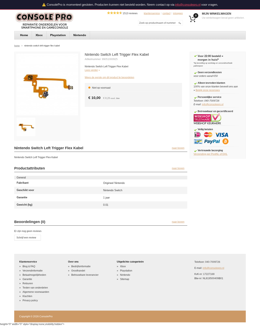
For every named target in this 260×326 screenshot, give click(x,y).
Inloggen (178, 13)
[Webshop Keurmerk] (207, 118)
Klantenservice (152, 13)
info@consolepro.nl (187, 4)
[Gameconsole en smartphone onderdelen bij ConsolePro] (51, 20)
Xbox (123, 266)
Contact (166, 13)
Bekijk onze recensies (208, 90)
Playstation (126, 270)
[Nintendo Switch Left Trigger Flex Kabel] (47, 84)
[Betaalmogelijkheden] (214, 138)
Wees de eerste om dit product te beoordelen (109, 77)
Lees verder (91, 70)
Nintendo (125, 274)
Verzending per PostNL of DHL (211, 154)
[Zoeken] (180, 23)
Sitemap (124, 279)
